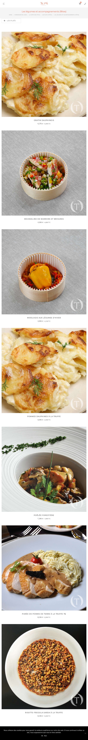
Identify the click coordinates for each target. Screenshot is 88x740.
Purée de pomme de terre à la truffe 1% (44, 614)
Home (10, 15)
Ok (42, 736)
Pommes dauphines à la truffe (44, 416)
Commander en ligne (20, 15)
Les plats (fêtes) (47, 15)
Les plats (11, 21)
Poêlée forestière (44, 515)
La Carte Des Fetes (34, 15)
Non (45, 736)
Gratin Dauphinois (44, 120)
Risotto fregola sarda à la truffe (44, 713)
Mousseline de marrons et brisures (44, 219)
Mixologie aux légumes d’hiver (44, 318)
